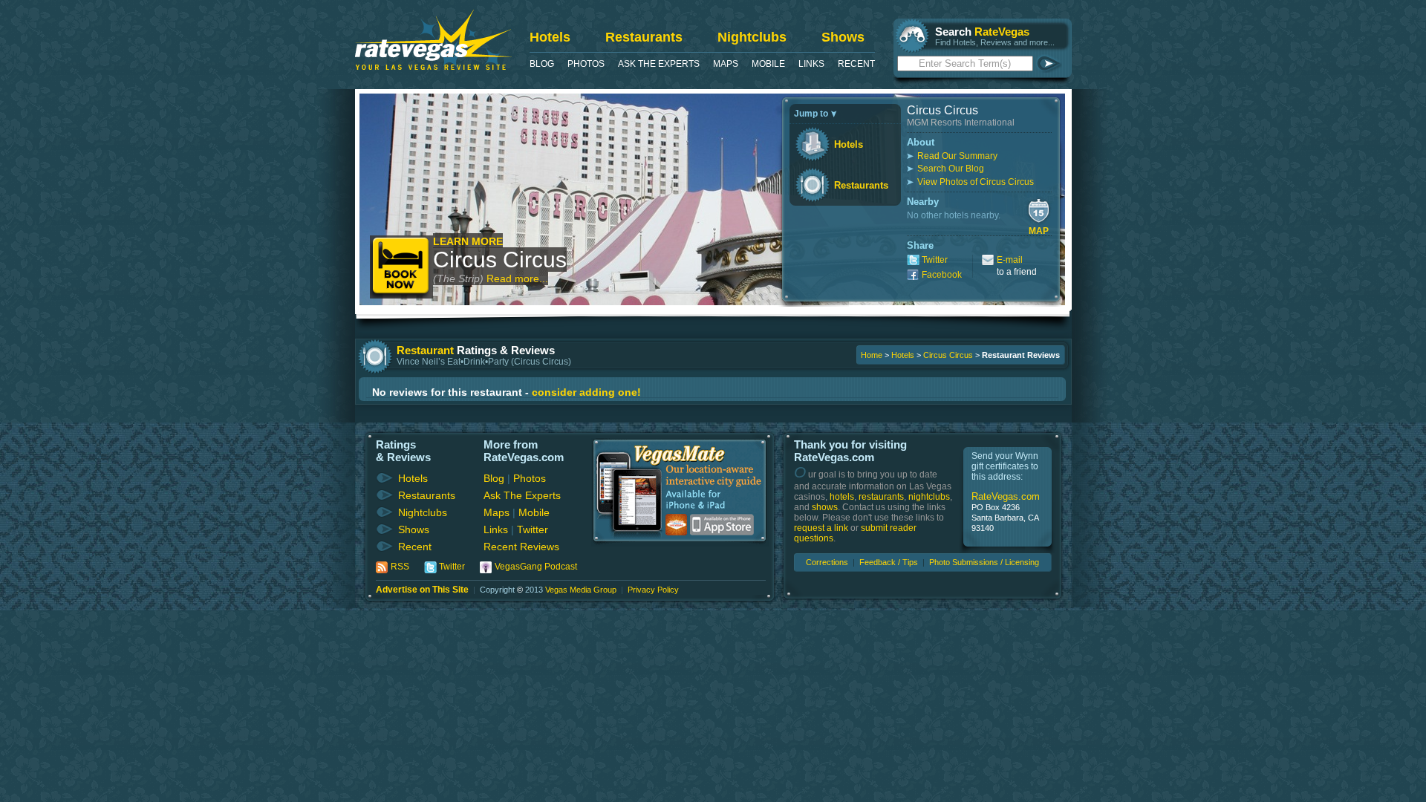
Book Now (401, 267)
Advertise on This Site (422, 589)
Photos (586, 64)
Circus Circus (500, 259)
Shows (843, 37)
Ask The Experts (659, 64)
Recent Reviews (521, 546)
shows (825, 507)
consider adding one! (586, 392)
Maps (725, 64)
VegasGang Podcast (536, 566)
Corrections (827, 562)
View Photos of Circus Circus (975, 182)
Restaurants (644, 37)
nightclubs (929, 497)
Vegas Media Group (580, 589)
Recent (856, 64)
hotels (842, 497)
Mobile (768, 64)
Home (871, 355)
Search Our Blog (950, 168)
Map (1039, 231)
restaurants (881, 497)
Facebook (942, 275)
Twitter (935, 260)
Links (811, 64)
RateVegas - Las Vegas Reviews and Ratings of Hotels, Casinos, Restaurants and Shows (433, 40)
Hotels (550, 37)
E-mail (1010, 260)
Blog (542, 64)
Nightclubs (752, 37)
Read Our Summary (957, 156)
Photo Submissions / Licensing (984, 562)
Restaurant (425, 350)
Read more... (517, 278)
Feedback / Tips (888, 562)
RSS (400, 566)
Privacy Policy (653, 589)
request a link (821, 528)
